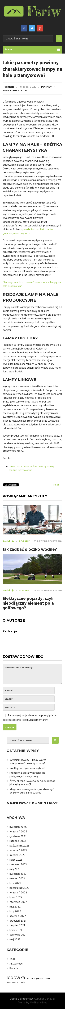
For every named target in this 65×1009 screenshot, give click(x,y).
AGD (12, 959)
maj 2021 (15, 939)
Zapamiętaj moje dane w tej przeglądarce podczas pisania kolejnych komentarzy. (30, 717)
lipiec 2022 (16, 897)
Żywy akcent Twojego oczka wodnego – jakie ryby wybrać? (34, 783)
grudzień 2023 (18, 836)
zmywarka (21, 982)
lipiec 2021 (16, 930)
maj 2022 (15, 907)
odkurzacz (31, 978)
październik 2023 (19, 846)
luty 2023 (15, 883)
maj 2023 (15, 869)
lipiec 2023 (16, 860)
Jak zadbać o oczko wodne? (30, 549)
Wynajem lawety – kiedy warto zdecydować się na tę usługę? (28, 762)
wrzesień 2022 (18, 892)
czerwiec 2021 (18, 935)
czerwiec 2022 (18, 902)
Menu (8, 49)
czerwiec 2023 (18, 864)
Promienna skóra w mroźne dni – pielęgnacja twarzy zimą (28, 775)
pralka (47, 978)
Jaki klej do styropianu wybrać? (28, 768)
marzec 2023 (17, 878)
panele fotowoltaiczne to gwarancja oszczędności (28, 231)
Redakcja (8, 86)
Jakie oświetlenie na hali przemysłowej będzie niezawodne (32, 468)
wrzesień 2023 (18, 850)
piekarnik (40, 978)
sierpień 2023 (17, 855)
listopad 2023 (18, 841)
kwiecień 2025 (18, 827)
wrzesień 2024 (18, 831)
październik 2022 (19, 888)
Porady (46, 86)
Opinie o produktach (21, 999)
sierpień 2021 (17, 925)
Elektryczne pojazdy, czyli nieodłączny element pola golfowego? (28, 604)
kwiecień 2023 (18, 874)
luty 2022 (15, 911)
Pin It (56, 485)
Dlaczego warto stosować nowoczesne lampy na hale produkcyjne (32, 284)
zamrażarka (11, 982)
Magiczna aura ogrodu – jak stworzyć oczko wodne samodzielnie (32, 791)
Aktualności (16, 964)
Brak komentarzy (15, 90)
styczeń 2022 (18, 916)
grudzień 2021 (18, 921)
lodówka (16, 978)
